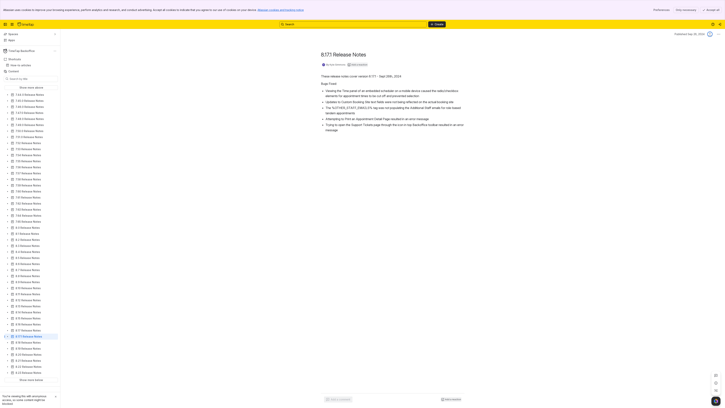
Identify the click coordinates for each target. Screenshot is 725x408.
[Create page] (716, 391)
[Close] (55, 396)
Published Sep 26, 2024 (690, 34)
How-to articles (21, 65)
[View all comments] (716, 375)
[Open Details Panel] (716, 383)
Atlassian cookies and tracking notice (281, 10)
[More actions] (55, 51)
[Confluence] (26, 24)
